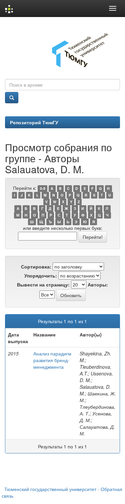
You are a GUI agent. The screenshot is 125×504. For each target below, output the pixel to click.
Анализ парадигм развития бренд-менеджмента (52, 360)
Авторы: (98, 284)
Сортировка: (36, 266)
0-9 (42, 188)
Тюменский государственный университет (50, 489)
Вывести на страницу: (43, 284)
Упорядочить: (40, 275)
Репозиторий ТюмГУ (34, 122)
